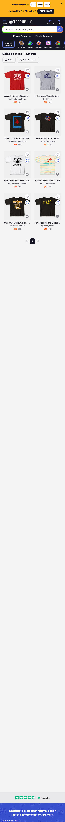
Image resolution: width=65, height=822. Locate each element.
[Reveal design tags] (27, 89)
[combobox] (29, 29)
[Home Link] (20, 22)
